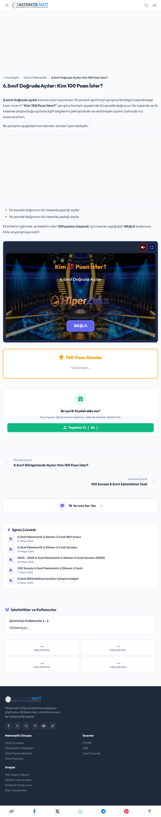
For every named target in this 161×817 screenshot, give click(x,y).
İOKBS (87, 743)
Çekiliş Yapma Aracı (18, 780)
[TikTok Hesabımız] (52, 725)
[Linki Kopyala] (11, 811)
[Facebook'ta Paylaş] (34, 811)
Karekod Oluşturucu (18, 785)
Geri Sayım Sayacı (17, 774)
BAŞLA (80, 326)
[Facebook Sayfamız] (8, 725)
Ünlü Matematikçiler (19, 753)
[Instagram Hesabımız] (26, 725)
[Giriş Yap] (154, 5)
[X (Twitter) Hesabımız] (17, 725)
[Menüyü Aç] (6, 5)
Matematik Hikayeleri (19, 748)
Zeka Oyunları (14, 758)
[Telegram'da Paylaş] (103, 811)
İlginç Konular (14, 743)
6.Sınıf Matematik (35, 77)
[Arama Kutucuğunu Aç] (146, 5)
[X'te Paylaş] (57, 811)
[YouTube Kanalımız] (43, 725)
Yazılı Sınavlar (92, 753)
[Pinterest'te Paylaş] (126, 811)
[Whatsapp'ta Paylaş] (80, 811)
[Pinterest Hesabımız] (35, 725)
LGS (85, 748)
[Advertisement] (80, 42)
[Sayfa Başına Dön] (149, 811)
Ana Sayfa (12, 77)
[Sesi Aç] (143, 247)
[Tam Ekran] (152, 247)
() (83, 427)
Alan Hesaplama (16, 790)
